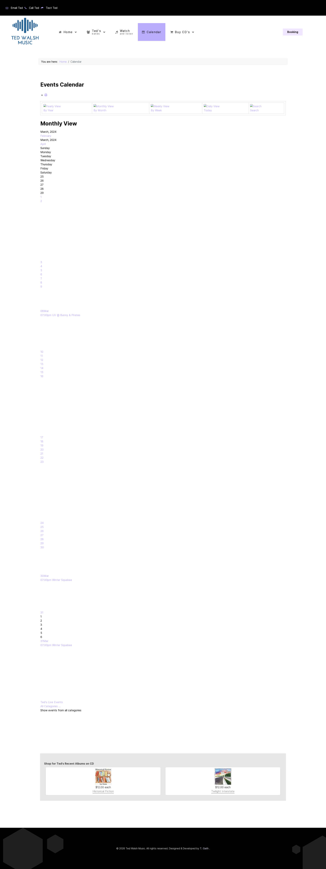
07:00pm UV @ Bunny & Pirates (60, 315)
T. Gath (204, 848)
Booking (292, 32)
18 (41, 441)
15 (41, 372)
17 (41, 437)
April (43, 144)
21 (41, 453)
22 (41, 457)
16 (41, 376)
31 (41, 612)
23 (42, 461)
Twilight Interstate (222, 791)
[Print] (45, 95)
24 (42, 523)
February (45, 136)
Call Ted (34, 8)
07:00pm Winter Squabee (56, 580)
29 (42, 543)
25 (42, 527)
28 (42, 539)
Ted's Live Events (51, 702)
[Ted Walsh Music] (24, 32)
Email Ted (17, 8)
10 (41, 351)
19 (41, 445)
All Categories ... (50, 706)
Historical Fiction (103, 791)
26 (42, 531)
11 (41, 356)
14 (41, 368)
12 (41, 360)
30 (42, 547)
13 (41, 364)
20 (42, 449)
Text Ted (52, 8)
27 (41, 535)
